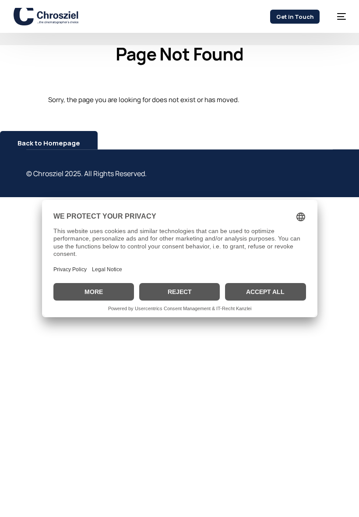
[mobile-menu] (337, 16)
